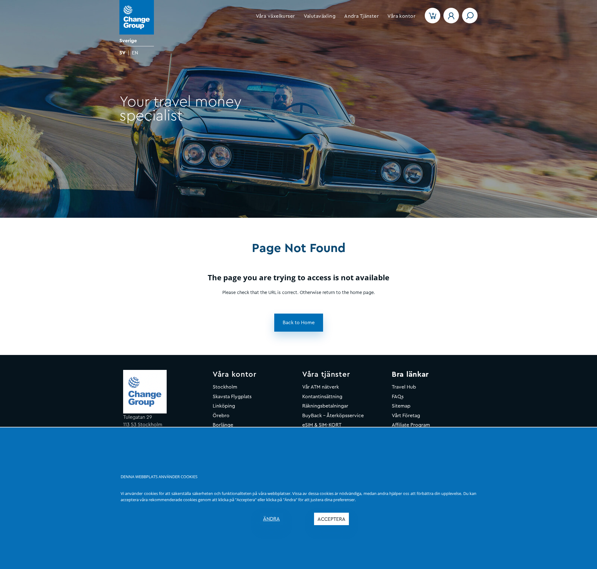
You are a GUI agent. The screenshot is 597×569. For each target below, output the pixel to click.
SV (122, 52)
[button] (275, 16)
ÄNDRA (271, 518)
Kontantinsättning (322, 396)
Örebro (221, 415)
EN (135, 52)
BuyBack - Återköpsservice (333, 415)
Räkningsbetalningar (325, 405)
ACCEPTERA (331, 519)
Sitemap (401, 405)
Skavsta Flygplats (232, 396)
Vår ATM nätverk (320, 387)
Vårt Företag (406, 415)
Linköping (224, 405)
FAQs (398, 396)
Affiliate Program (411, 424)
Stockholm (225, 387)
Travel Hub (404, 387)
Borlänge (223, 424)
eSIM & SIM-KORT (321, 424)
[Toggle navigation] (470, 15)
